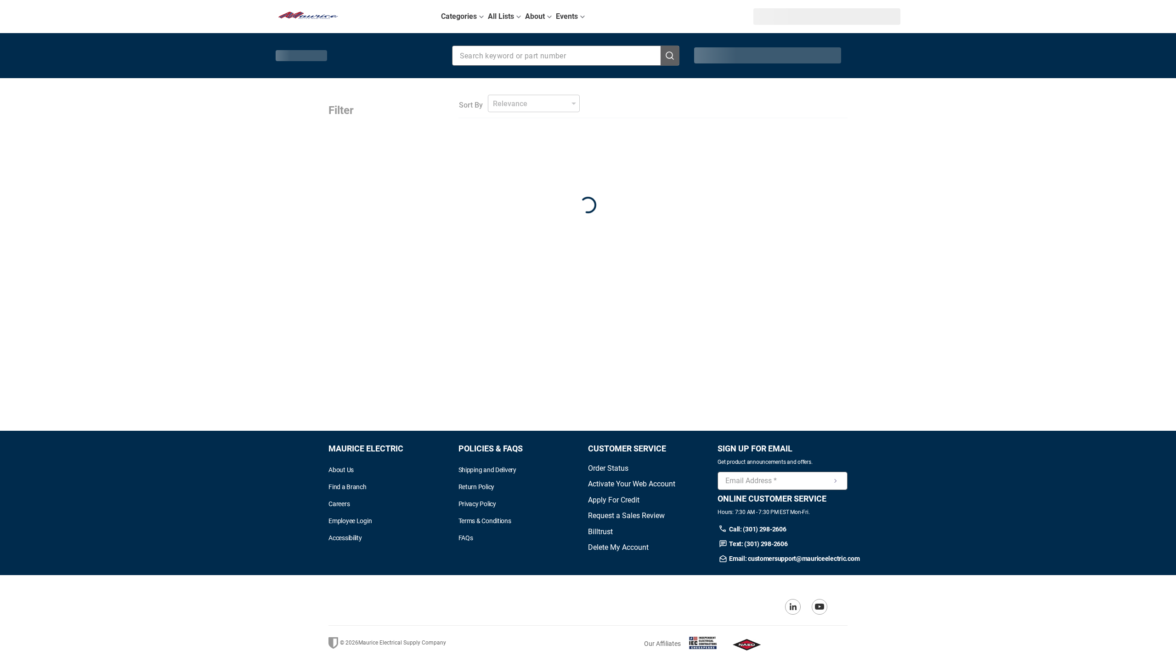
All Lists (501, 16)
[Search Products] (670, 55)
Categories (459, 16)
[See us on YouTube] (819, 607)
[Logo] (308, 16)
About (535, 16)
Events (567, 16)
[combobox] (566, 56)
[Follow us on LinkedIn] (793, 607)
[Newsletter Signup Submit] (835, 481)
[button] (775, 16)
